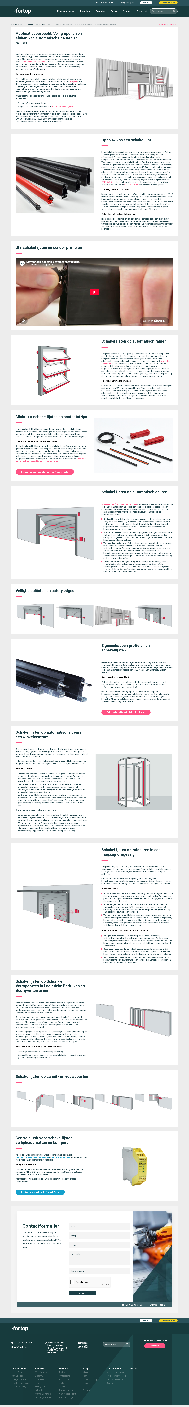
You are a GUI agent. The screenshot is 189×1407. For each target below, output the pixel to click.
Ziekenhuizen (40, 1376)
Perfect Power (17, 1372)
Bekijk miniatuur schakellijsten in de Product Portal (44, 472)
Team (85, 1376)
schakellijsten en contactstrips (33, 62)
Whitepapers (64, 1376)
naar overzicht (169, 24)
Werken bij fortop (90, 1379)
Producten (63, 1387)
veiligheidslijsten (41, 1157)
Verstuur (82, 1293)
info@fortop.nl (127, 3)
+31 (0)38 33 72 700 (104, 3)
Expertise (100, 11)
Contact (127, 11)
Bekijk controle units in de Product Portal (40, 1192)
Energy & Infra (41, 1387)
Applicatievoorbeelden (39, 24)
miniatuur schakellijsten (62, 106)
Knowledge (17, 24)
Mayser (73, 81)
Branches (85, 11)
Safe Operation (17, 1376)
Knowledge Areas (65, 11)
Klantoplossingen (66, 1397)
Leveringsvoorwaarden (116, 1376)
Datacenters (40, 1379)
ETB (37, 1383)
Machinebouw (41, 1372)
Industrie (39, 1390)
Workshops (64, 1379)
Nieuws (86, 1387)
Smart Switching (18, 1387)
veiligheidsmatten (24, 1157)
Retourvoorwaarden (115, 1379)
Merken (62, 1383)
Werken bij (142, 11)
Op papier (87, 1390)
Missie (85, 1372)
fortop (114, 11)
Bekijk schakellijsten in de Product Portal (126, 712)
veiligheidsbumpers (61, 1157)
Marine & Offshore (43, 1394)
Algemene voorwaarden (116, 1372)
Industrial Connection (20, 1383)
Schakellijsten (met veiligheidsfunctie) (119, 504)
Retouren (110, 1383)
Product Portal (168, 3)
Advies (62, 1372)
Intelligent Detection (19, 1379)
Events (85, 1383)
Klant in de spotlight (67, 1394)
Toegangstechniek (43, 1397)
